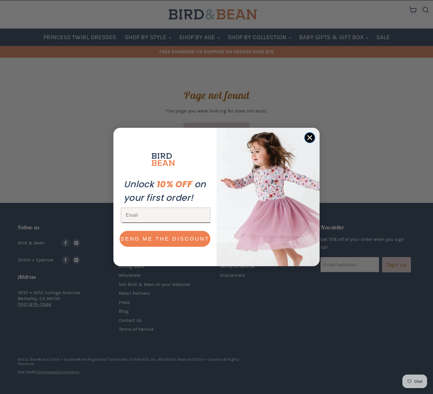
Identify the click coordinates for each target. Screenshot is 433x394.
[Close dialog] (310, 138)
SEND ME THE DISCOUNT (164, 239)
